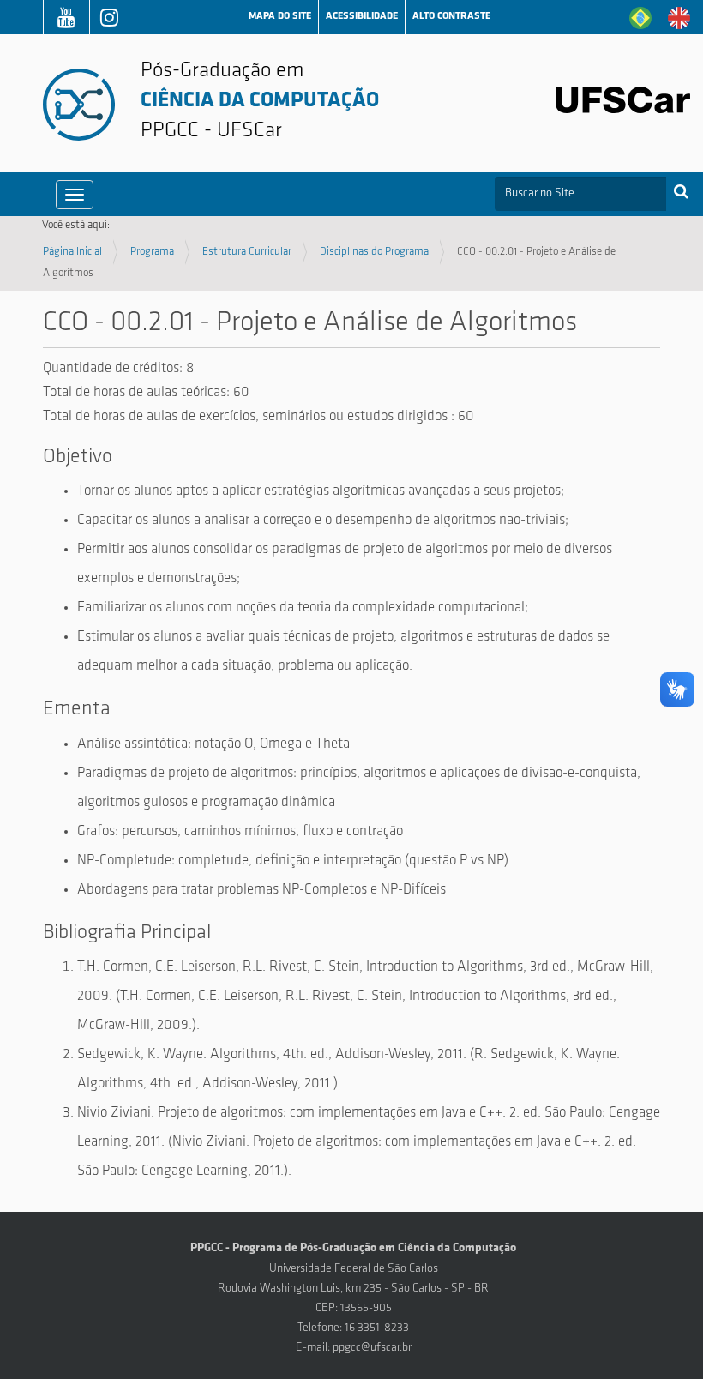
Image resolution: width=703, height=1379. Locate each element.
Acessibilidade (362, 16)
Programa (152, 251)
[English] (679, 17)
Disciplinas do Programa (374, 251)
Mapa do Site (280, 16)
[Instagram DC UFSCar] (109, 21)
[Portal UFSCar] (623, 100)
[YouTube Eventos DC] (66, 21)
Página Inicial (72, 251)
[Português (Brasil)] (640, 17)
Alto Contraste (451, 16)
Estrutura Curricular (246, 251)
